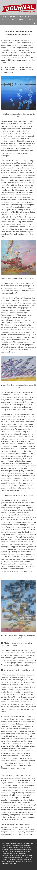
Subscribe (21, 20)
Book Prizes (30, 16)
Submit (31, 20)
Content (4, 16)
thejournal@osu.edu (9, 863)
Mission (19, 16)
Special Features (8, 20)
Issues (12, 16)
